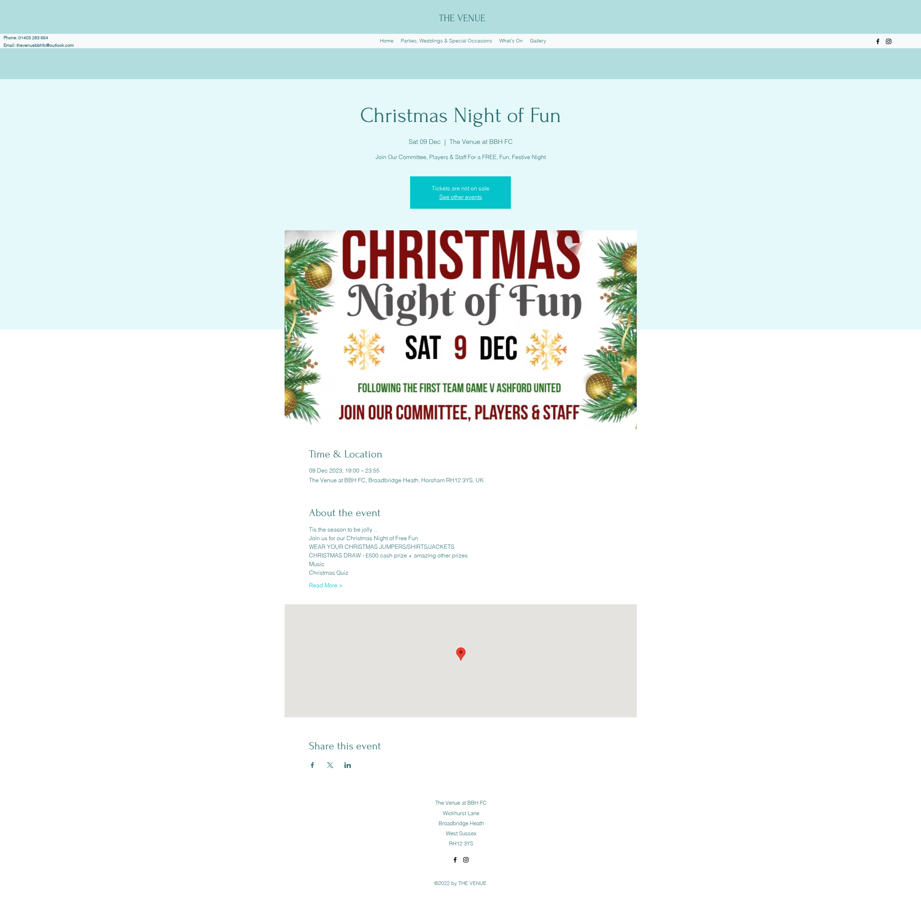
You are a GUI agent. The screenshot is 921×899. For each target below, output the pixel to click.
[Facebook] (877, 41)
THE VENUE (462, 18)
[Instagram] (888, 41)
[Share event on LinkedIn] (347, 765)
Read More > (326, 585)
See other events (460, 196)
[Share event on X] (330, 765)
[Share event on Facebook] (312, 765)
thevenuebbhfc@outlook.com (45, 45)
